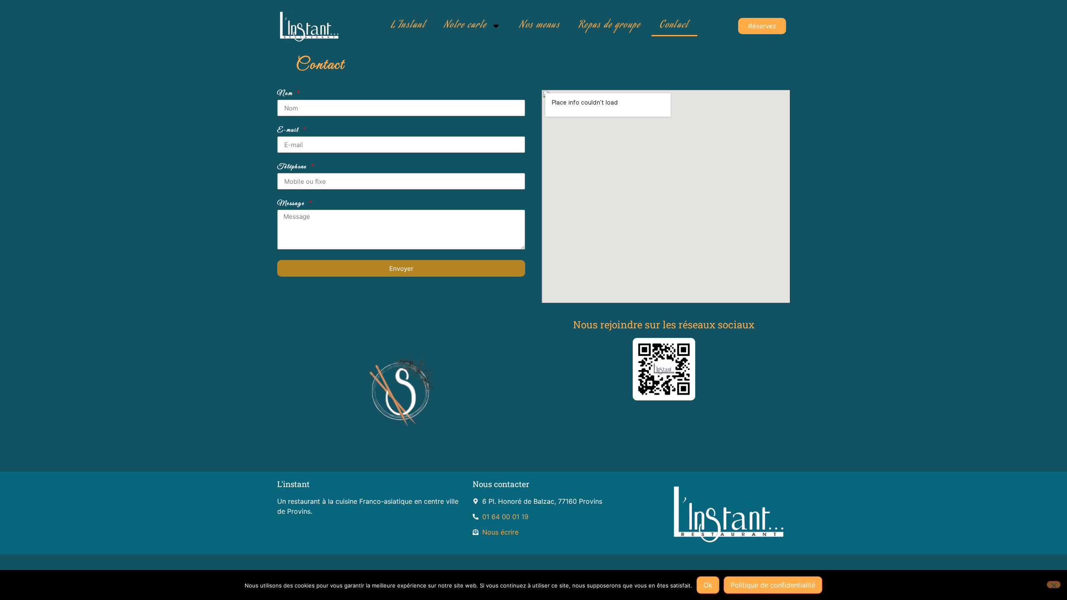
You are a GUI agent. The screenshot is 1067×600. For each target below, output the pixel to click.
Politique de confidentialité (773, 585)
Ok (708, 585)
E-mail (289, 130)
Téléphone (293, 167)
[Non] (1054, 584)
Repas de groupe (610, 25)
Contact (674, 25)
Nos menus (540, 25)
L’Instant (408, 25)
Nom (286, 94)
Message (291, 204)
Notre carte (465, 25)
